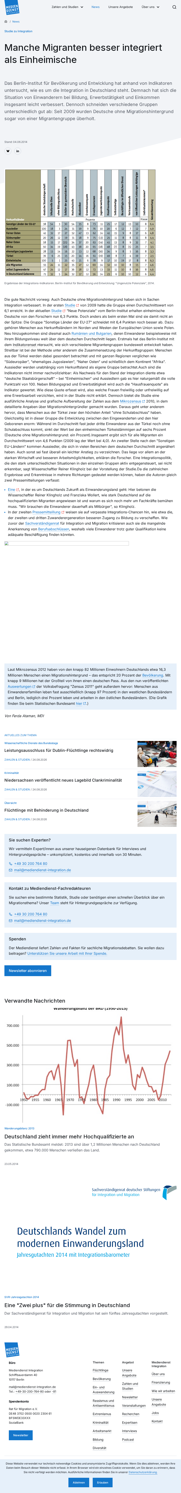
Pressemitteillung (46, 512)
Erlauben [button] (102, 1482)
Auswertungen (19, 686)
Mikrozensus (130, 401)
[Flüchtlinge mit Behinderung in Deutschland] (157, 814)
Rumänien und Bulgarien (91, 333)
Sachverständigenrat (42, 523)
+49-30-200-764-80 (29, 1391)
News (96, 7)
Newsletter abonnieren (28, 970)
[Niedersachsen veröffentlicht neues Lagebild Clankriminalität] (157, 784)
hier (79, 703)
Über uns (148, 7)
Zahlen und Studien (65, 7)
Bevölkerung (152, 675)
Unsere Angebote (120, 7)
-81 (54, 1391)
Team (54, 903)
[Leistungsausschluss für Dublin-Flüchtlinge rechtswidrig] (157, 754)
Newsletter (20, 1435)
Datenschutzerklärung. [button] (143, 1472)
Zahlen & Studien (17, 759)
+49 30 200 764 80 (30, 863)
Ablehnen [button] (79, 1482)
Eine (11, 489)
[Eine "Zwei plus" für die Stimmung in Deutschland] (90, 1234)
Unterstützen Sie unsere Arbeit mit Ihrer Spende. (67, 953)
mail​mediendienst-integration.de (42, 870)
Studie (70, 305)
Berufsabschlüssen (53, 529)
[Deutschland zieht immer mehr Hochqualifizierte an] (90, 1065)
